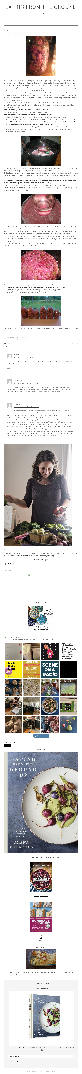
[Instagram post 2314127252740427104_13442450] (50, 687)
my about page (49, 556)
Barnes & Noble (55, 857)
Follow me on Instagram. (41, 560)
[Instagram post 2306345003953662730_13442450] (13, 724)
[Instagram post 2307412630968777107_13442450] (68, 706)
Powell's (45, 896)
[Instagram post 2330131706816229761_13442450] (13, 669)
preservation (14, 339)
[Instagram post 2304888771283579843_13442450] (31, 724)
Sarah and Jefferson (25, 83)
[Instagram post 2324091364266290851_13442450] (50, 669)
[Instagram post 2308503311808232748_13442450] (50, 706)
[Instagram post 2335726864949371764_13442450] (31, 651)
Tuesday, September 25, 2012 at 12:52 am (27, 407)
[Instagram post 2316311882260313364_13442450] (31, 687)
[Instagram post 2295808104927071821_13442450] (68, 724)
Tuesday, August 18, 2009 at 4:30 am (25, 357)
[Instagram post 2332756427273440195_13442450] (50, 651)
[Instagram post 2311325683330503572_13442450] (13, 706)
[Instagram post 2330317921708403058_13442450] (68, 651)
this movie (30, 88)
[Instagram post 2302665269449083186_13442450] (50, 724)
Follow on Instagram (42, 736)
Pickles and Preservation (21, 337)
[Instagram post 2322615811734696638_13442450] (68, 669)
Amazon (48, 857)
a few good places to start (20, 556)
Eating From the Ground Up (41, 10)
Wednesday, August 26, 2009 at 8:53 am (26, 383)
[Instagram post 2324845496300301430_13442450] (31, 669)
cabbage (12, 337)
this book (74, 83)
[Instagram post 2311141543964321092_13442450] (31, 706)
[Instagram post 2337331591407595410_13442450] (13, 651)
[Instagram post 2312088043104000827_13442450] (68, 687)
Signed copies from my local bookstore (33, 857)
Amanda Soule (10, 85)
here (21, 117)
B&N (41, 896)
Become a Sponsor (41, 602)
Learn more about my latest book (21, 1047)
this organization (37, 239)
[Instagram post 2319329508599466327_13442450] (13, 687)
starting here (19, 975)
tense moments (22, 339)
